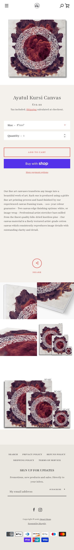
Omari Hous (45, 519)
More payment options (37, 172)
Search (13, 454)
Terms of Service (50, 460)
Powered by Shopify (37, 523)
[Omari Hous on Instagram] (40, 509)
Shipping (31, 109)
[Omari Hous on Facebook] (34, 509)
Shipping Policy (23, 460)
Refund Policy (56, 454)
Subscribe (55, 489)
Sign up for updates (37, 470)
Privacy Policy (32, 454)
